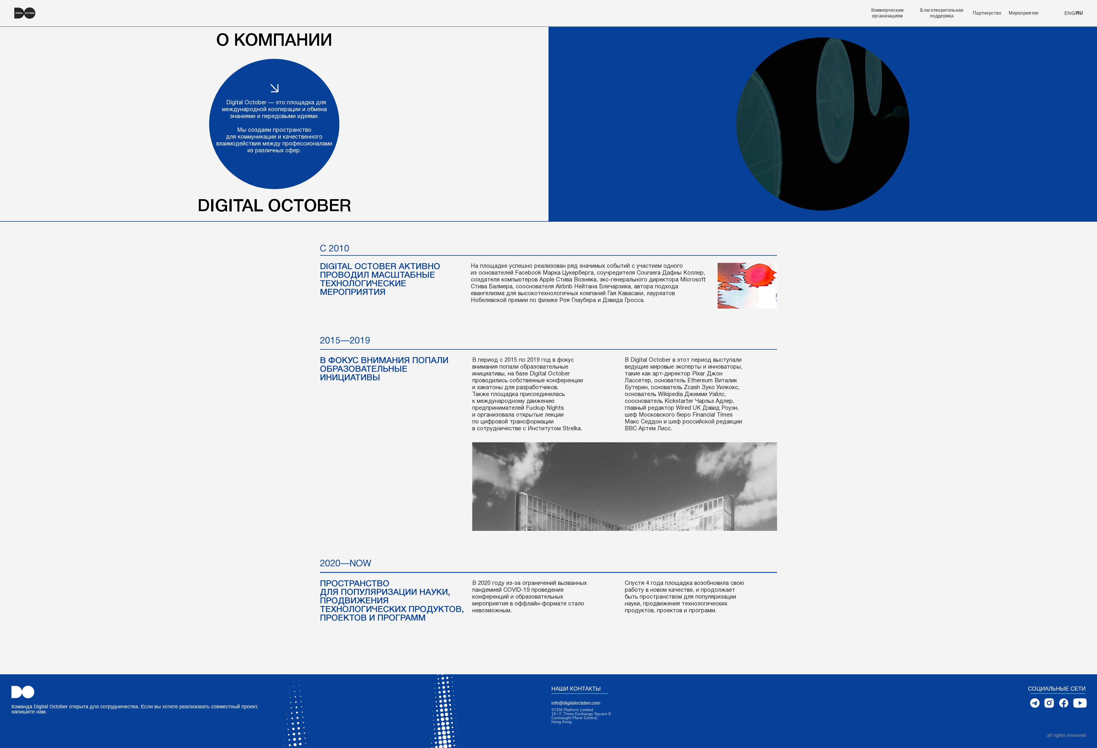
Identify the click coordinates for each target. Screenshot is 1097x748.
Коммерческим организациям (887, 13)
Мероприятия (1023, 13)
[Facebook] (1063, 703)
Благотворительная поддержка (941, 13)
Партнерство (987, 13)
